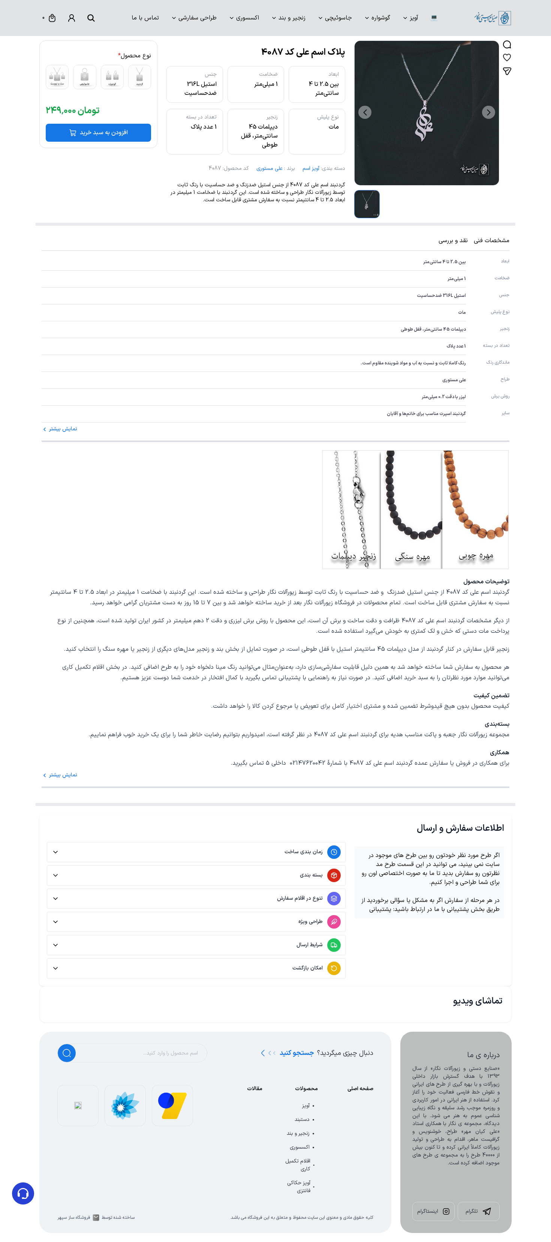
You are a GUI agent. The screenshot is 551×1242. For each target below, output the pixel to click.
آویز (414, 17)
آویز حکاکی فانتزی (298, 1187)
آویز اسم (310, 168)
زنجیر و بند (291, 17)
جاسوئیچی (338, 17)
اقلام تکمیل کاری (297, 1165)
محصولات (306, 1089)
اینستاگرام (427, 1211)
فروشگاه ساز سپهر (73, 1217)
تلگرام (472, 1211)
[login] (72, 17)
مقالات (254, 1089)
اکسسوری (247, 17)
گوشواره (380, 17)
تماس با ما (145, 17)
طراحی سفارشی (197, 17)
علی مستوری (269, 168)
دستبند (302, 1120)
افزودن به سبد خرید (104, 132)
